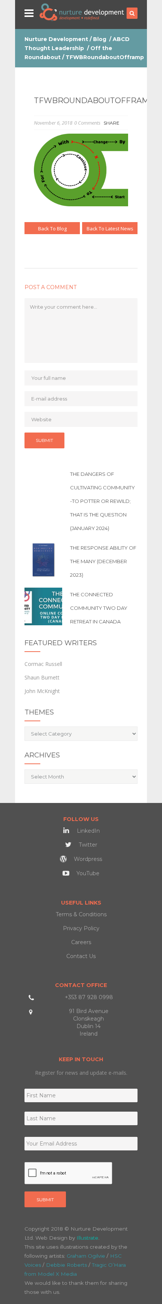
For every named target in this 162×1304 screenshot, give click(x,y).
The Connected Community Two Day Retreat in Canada (98, 608)
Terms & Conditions (81, 914)
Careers (81, 942)
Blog (99, 39)
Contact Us (81, 956)
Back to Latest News (110, 228)
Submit (45, 1199)
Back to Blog (52, 228)
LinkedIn (87, 830)
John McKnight (42, 691)
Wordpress (87, 859)
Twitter (87, 844)
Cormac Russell (43, 663)
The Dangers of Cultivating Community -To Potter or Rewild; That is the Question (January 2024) (102, 501)
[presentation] (68, 1173)
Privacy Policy (81, 928)
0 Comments (87, 122)
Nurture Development (56, 39)
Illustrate (87, 1238)
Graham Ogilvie (86, 1256)
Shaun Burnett (42, 677)
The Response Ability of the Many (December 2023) (103, 561)
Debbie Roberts (66, 1265)
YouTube (87, 873)
